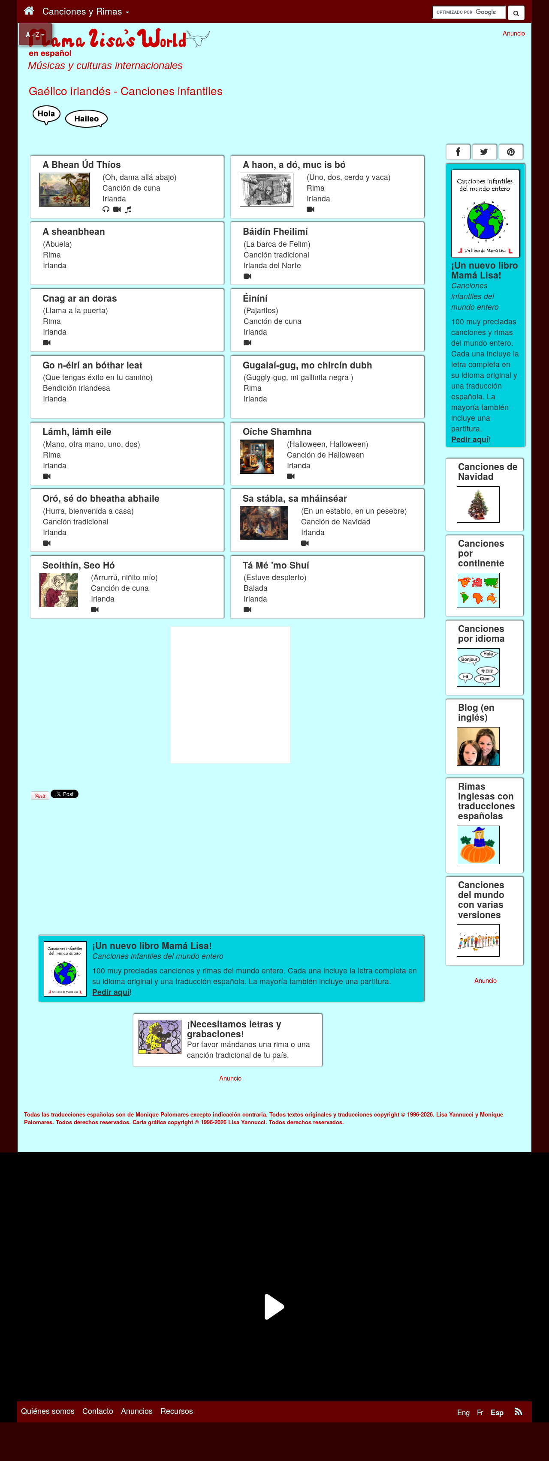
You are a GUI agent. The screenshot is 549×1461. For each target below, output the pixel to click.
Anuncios (137, 1410)
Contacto (97, 1410)
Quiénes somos (48, 1410)
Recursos (176, 1410)
